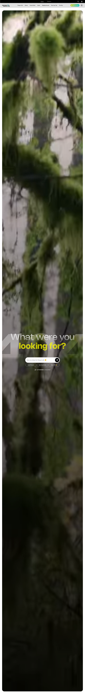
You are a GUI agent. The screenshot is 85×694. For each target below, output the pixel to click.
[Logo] (6, 5)
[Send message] (57, 360)
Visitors (42, 1)
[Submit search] (78, 1)
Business (49, 1)
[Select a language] (82, 1)
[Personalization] (81, 5)
